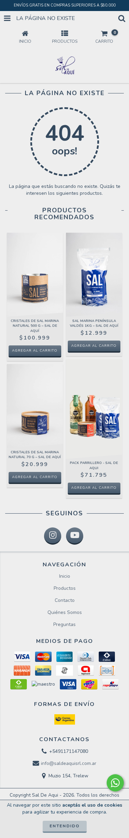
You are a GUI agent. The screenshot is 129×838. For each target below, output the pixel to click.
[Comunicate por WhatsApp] (115, 782)
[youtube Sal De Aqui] (74, 536)
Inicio (64, 576)
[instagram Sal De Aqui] (52, 536)
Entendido (65, 826)
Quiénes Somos (64, 612)
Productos (65, 588)
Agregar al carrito (34, 350)
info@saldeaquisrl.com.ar (68, 763)
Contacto (65, 600)
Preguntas (64, 624)
